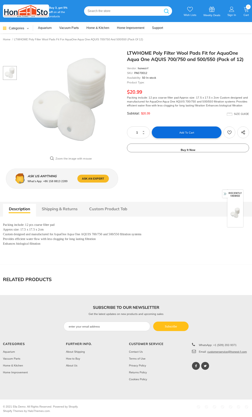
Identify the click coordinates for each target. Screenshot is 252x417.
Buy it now (188, 149)
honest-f (143, 68)
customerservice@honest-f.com (227, 351)
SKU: (130, 73)
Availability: (134, 77)
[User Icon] (232, 9)
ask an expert (93, 178)
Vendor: (132, 68)
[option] (71, 101)
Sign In (231, 15)
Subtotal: (133, 113)
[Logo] (26, 11)
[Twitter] (205, 366)
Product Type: (136, 82)
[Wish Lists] (229, 132)
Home (6, 39)
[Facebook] (196, 366)
